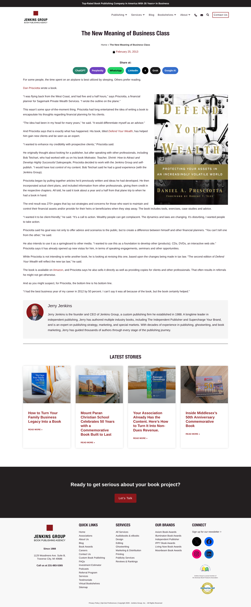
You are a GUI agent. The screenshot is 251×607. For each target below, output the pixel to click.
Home (104, 45)
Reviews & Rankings (127, 561)
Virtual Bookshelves (89, 583)
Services (83, 576)
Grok (155, 70)
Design (119, 539)
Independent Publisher (167, 539)
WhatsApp (116, 70)
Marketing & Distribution (128, 550)
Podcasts (84, 568)
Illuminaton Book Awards (168, 535)
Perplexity (97, 70)
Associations (85, 535)
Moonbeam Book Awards (168, 550)
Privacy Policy (94, 603)
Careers (83, 550)
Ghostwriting (122, 546)
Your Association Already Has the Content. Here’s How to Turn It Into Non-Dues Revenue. (150, 421)
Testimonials (85, 579)
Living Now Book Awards (168, 546)
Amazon (58, 270)
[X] (196, 541)
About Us (84, 539)
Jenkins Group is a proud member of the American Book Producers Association (205, 576)
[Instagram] (196, 553)
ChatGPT (80, 70)
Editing (119, 542)
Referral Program (88, 572)
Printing (120, 554)
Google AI (170, 70)
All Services (122, 532)
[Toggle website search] (208, 15)
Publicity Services (125, 557)
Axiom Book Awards (165, 532)
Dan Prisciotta (31, 88)
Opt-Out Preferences (108, 603)
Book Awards (86, 546)
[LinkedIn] (209, 553)
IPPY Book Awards (165, 542)
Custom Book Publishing (92, 557)
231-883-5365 (55, 565)
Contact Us (85, 554)
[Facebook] (209, 541)
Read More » (35, 429)
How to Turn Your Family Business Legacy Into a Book (44, 417)
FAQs (82, 561)
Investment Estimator (90, 565)
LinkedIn (133, 70)
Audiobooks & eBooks (127, 535)
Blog (81, 542)
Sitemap (83, 587)
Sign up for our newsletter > (206, 531)
